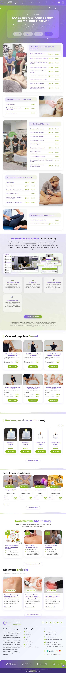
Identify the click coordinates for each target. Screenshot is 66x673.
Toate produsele (33, 460)
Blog (38, 2)
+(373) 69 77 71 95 (51, 634)
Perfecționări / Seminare (40, 124)
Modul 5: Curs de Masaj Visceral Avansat (38, 71)
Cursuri (17, 2)
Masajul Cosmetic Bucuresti (51, 546)
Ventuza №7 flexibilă (10, 443)
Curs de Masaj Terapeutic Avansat (31, 546)
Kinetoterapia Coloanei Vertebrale (39, 224)
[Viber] (58, 622)
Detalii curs (12, 366)
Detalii (57, 54)
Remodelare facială (11, 113)
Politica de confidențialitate (53, 654)
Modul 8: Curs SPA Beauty (37, 83)
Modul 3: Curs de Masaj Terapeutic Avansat (39, 63)
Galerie (45, 2)
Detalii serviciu (10, 486)
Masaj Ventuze (10, 186)
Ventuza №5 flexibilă (55, 443)
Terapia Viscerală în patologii (37, 148)
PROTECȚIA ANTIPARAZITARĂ (14, 202)
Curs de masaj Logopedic (37, 132)
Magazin (31, 2)
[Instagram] (46, 622)
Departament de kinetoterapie (42, 215)
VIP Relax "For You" (25, 490)
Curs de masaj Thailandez (37, 136)
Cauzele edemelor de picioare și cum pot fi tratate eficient (53, 596)
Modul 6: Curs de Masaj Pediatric (38, 76)
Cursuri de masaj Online (32, 647)
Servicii (24, 2)
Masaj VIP (25, 493)
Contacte (53, 2)
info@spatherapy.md (52, 642)
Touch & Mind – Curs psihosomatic (35, 152)
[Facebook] (43, 622)
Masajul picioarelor (10, 490)
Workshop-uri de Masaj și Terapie (19, 177)
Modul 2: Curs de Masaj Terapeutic (39, 58)
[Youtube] (50, 622)
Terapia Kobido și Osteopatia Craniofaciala (13, 108)
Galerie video (29, 642)
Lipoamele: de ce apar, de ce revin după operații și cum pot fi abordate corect (12, 597)
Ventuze (10, 446)
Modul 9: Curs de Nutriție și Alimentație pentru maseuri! (37, 88)
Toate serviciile (33, 507)
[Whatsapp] (54, 622)
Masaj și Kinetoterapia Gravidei (38, 220)
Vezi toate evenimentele (33, 564)
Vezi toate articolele (33, 614)
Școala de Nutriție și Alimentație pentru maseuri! (11, 547)
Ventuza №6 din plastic (25, 443)
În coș (12, 451)
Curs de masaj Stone (35, 144)
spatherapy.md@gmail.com (54, 639)
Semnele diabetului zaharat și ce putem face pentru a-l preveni (32, 596)
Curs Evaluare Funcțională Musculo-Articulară (37, 165)
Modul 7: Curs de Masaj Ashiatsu (38, 79)
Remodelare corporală (55, 493)
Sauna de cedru (40, 490)
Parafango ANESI (55, 490)
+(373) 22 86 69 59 (51, 632)
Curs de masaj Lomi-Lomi (37, 140)
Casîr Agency (36, 671)
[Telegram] (61, 622)
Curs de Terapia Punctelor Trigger (15, 189)
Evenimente (28, 634)
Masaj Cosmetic (10, 104)
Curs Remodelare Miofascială (38, 156)
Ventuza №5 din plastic (40, 443)
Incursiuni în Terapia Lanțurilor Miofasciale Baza (14, 198)
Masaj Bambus (10, 182)
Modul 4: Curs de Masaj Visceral (38, 67)
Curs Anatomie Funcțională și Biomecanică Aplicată (41, 161)
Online (49, 34)
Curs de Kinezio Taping (12, 193)
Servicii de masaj (10, 493)
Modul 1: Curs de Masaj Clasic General (37, 54)
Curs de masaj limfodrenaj (37, 129)
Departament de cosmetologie (18, 99)
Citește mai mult (9, 606)
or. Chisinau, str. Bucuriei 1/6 (54, 637)
